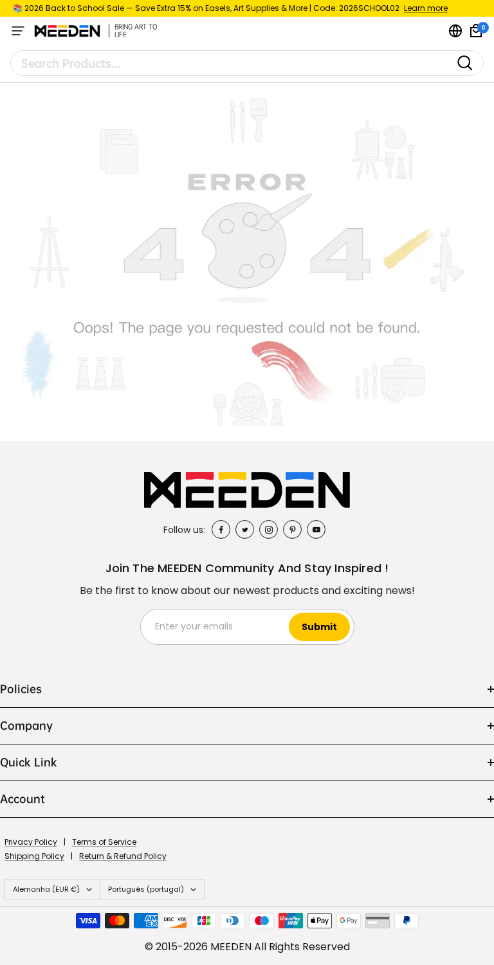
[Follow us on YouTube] (316, 529)
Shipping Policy (34, 856)
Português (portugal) (146, 889)
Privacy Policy (31, 841)
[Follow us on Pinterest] (292, 529)
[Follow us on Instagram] (268, 529)
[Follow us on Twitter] (244, 529)
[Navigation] (18, 31)
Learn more (426, 8)
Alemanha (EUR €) (46, 889)
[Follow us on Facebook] (221, 529)
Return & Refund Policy (123, 856)
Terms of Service (104, 841)
